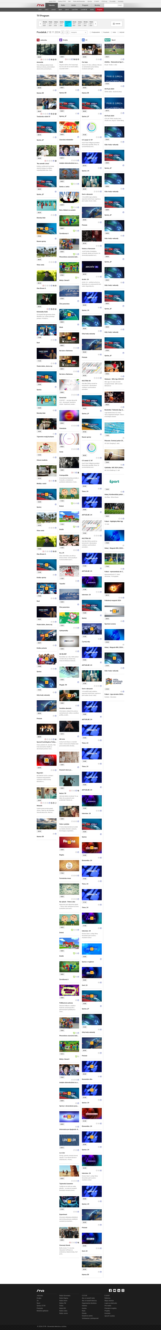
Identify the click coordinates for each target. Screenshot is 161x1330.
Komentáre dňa (87, 1079)
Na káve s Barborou (66, 351)
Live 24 (53, 9)
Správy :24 (85, 171)
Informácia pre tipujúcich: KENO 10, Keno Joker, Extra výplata (69, 1129)
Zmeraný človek (64, 1245)
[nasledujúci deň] (67, 32)
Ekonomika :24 (87, 860)
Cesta (61, 452)
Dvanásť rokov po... (65, 770)
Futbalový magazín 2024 (113, 600)
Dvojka (39, 1298)
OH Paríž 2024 (109, 89)
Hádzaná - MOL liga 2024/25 (114, 379)
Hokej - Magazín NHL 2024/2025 (114, 548)
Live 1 (40, 9)
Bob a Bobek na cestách (67, 210)
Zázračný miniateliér (66, 140)
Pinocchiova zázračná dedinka (69, 257)
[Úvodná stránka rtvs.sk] (40, 5)
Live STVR (75, 9)
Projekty (107, 1311)
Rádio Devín (63, 1301)
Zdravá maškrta (42, 460)
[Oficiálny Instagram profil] (123, 1290)
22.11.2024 (91, 23)
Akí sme (62, 739)
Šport (60, 9)
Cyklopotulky (63, 630)
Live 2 (46, 9)
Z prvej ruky (86, 642)
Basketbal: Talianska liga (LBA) (114, 410)
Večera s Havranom (88, 248)
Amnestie (40, 62)
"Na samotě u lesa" (43, 163)
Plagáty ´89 (63, 685)
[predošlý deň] (62, 32)
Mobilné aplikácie (42, 1311)
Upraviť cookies (110, 1316)
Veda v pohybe (64, 824)
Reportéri (40, 773)
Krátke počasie (42, 648)
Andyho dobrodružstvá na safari (69, 163)
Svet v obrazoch (87, 194)
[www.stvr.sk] (40, 1290)
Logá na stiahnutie (111, 1303)
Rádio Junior (63, 1313)
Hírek (61, 327)
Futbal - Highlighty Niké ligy (114, 521)
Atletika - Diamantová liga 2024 (114, 62)
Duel (38, 343)
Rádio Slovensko (64, 1295)
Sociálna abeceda (65, 708)
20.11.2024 (80, 23)
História (84, 1306)
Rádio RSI (62, 1308)
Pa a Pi (61, 553)
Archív (92, 9)
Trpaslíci (62, 584)
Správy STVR (62, 1)
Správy (39, 390)
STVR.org (104, 1)
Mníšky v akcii (41, 483)
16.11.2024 (56, 23)
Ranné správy (41, 241)
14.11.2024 (45, 23)
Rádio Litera (63, 1311)
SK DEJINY (63, 654)
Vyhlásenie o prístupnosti (90, 1318)
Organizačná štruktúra (89, 1303)
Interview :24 (86, 595)
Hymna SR (40, 93)
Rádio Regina (63, 1298)
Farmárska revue (65, 878)
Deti (69, 1)
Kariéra (84, 1308)
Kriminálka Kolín (42, 312)
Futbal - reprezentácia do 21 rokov (114, 571)
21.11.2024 (86, 23)
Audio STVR (52, 1)
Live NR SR (84, 9)
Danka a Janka (64, 187)
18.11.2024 (68, 23)
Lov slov (62, 1153)
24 (37, 1301)
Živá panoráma (64, 304)
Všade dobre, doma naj (44, 366)
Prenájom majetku (111, 1308)
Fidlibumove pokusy (66, 1003)
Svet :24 (84, 985)
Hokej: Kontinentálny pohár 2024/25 (114, 494)
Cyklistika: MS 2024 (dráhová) (114, 467)
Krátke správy (41, 577)
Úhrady (84, 1313)
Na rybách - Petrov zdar (67, 902)
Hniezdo (39, 806)
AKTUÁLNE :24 (87, 515)
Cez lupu (85, 62)
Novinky (97, 5)
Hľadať (120, 5)
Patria (61, 1306)
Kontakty (120, 1)
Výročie (89, 1)
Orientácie (62, 428)
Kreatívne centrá (87, 1316)
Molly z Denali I (64, 280)
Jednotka (40, 1295)
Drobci (61, 506)
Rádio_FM (62, 1303)
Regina (61, 855)
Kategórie (74, 32)
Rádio (63, 5)
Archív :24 (85, 279)
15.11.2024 (50, 23)
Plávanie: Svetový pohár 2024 (114, 441)
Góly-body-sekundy (43, 695)
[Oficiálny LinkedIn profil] (119, 1290)
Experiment (63, 1214)
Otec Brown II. (41, 288)
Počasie (39, 718)
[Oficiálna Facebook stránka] (110, 1290)
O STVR (84, 1295)
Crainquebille (63, 475)
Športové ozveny (110, 624)
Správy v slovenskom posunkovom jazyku (69, 1106)
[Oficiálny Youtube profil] (114, 1290)
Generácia (62, 397)
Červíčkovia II (63, 233)
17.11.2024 (62, 23)
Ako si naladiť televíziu (89, 1301)
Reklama (107, 1298)
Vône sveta (40, 265)
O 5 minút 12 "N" (87, 140)
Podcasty (40, 1308)
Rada (83, 1311)
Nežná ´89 (62, 793)
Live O (67, 9)
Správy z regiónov (88, 962)
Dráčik (61, 529)
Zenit (61, 62)
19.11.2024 (74, 23)
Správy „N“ (40, 140)
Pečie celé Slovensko (79, 1)
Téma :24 (85, 491)
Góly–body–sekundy (111, 145)
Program (99, 9)
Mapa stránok (109, 1301)
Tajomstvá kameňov (66, 1184)
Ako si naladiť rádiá (88, 1298)
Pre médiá (113, 1)
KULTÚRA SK (86, 381)
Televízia (52, 5)
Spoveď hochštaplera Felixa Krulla (47, 742)
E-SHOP (96, 1)
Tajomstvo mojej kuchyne (45, 437)
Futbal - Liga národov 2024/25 (114, 694)
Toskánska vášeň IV (43, 116)
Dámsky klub (41, 218)
